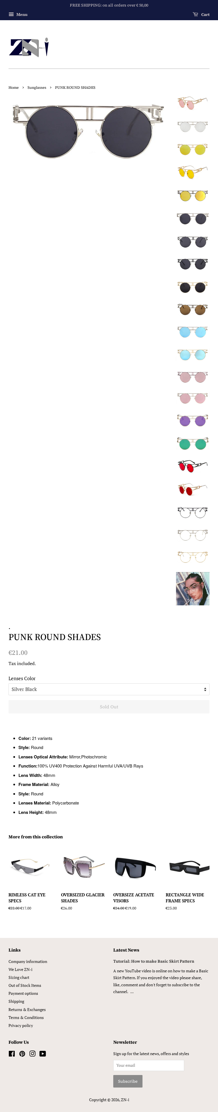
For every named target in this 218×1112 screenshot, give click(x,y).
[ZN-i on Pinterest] (22, 1054)
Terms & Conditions (26, 1017)
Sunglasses (37, 87)
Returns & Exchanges (27, 1009)
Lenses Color (22, 678)
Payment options (23, 993)
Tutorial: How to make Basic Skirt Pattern (153, 961)
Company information (28, 961)
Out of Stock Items (25, 985)
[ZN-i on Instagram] (32, 1054)
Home (14, 87)
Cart (204, 14)
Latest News (126, 950)
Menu (21, 14)
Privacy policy (21, 1025)
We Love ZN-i (20, 969)
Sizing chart (19, 977)
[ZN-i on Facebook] (12, 1054)
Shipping (16, 1001)
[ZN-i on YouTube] (42, 1054)
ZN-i (125, 1099)
